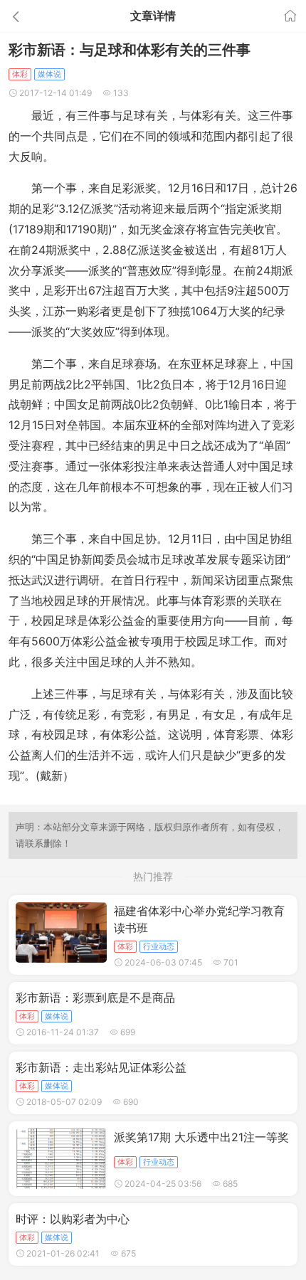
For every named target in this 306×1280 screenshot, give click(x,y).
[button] (46, 16)
